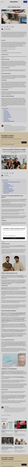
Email (4, 232)
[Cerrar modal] (25, 227)
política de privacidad (12, 235)
